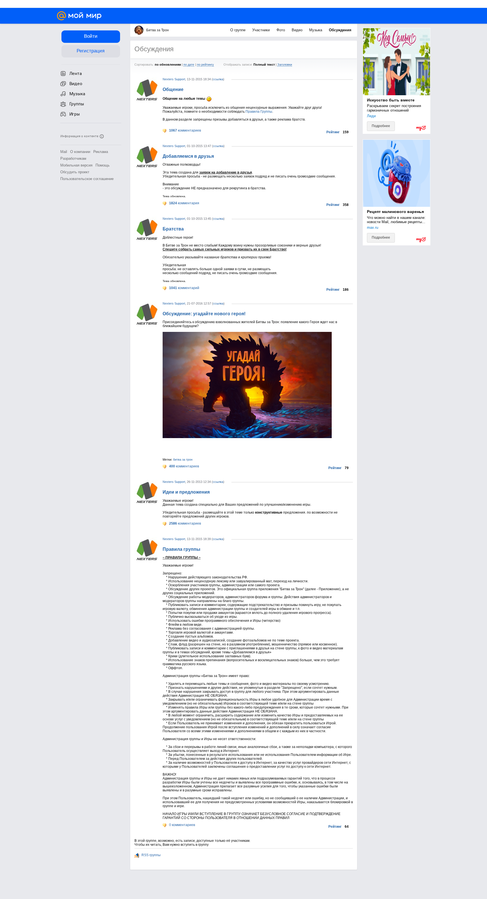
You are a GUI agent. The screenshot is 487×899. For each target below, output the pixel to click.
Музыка (316, 30)
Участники (261, 30)
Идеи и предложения (186, 492)
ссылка (218, 79)
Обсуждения (340, 30)
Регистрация (91, 51)
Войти (91, 36)
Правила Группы (258, 112)
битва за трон (182, 459)
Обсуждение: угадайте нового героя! (204, 313)
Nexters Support (174, 79)
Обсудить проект (74, 172)
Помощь (103, 165)
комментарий (184, 288)
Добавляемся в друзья (188, 156)
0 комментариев (181, 825)
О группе (238, 30)
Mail (63, 152)
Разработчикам (73, 158)
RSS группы (151, 855)
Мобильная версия (76, 165)
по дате (188, 64)
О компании (80, 152)
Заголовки (284, 64)
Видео (298, 30)
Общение (173, 89)
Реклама (100, 152)
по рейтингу (205, 64)
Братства (173, 229)
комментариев (185, 130)
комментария (184, 203)
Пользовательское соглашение (87, 179)
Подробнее (381, 126)
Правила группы (181, 549)
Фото (281, 30)
